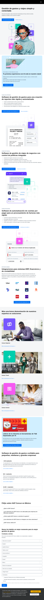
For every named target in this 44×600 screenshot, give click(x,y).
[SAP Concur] (7, 2)
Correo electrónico (5, 552)
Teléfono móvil (5, 549)
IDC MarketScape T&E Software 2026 (11, 445)
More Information (34, 594)
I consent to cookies (35, 591)
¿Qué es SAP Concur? (9, 508)
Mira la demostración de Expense (8, 346)
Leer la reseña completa (7, 468)
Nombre (3, 543)
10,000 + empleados (8, 487)
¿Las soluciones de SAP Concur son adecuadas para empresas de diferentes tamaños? (20, 512)
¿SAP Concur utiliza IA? (9, 522)
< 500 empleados (7, 461)
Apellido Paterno (5, 546)
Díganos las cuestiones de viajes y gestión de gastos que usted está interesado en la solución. (21, 540)
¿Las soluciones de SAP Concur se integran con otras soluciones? (20, 519)
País (2, 561)
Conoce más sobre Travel (8, 168)
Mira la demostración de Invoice (8, 410)
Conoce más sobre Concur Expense (10, 111)
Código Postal (5, 571)
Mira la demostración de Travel (7, 378)
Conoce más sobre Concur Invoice (9, 227)
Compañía (4, 555)
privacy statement (7, 592)
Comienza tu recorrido (21, 168)
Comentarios (4, 574)
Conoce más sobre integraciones (21, 302)
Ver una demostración (7, 19)
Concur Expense (6, 343)
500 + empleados (7, 474)
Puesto (3, 558)
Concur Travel (5, 375)
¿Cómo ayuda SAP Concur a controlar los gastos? (16, 516)
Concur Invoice (5, 407)
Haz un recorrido (24, 111)
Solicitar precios (18, 19)
